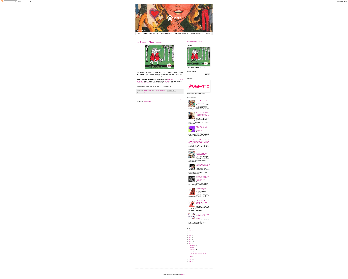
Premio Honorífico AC (166, 33)
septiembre (193, 249)
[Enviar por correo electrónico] (168, 91)
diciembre (192, 245)
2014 (190, 259)
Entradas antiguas (178, 99)
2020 (190, 233)
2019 (190, 235)
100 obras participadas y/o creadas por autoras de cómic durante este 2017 (202, 153)
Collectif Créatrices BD (197, 33)
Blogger (183, 274)
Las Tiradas (144, 92)
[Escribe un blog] (170, 91)
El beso (167, 81)
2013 (190, 261)
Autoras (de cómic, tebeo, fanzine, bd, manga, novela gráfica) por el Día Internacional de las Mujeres (202, 215)
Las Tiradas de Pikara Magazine (149, 42)
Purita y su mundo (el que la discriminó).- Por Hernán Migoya (203, 166)
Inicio (161, 99)
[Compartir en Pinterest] (175, 91)
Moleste (208, 33)
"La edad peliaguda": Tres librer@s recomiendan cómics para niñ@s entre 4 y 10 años (202, 178)
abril (191, 256)
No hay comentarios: (161, 90)
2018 (190, 237)
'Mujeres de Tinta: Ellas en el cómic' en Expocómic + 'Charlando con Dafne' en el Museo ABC (203, 128)
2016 (190, 241)
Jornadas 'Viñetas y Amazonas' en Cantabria (202, 189)
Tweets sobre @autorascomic (194, 41)
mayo (191, 252)
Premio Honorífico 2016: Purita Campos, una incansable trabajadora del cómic (202, 114)
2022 (190, 231)
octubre (192, 247)
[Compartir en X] (172, 91)
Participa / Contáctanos (181, 33)
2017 (190, 239)
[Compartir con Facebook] (173, 91)
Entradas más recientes (143, 99)
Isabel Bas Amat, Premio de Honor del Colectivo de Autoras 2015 (202, 202)
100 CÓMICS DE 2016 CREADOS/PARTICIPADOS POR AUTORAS (203, 102)
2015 (190, 243)
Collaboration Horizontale (143, 82)
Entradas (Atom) (148, 101)
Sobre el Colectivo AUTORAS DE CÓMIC (147, 33)
